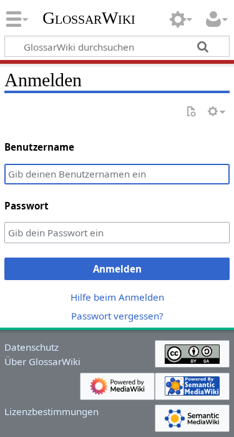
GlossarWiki (88, 18)
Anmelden (117, 269)
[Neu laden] (191, 112)
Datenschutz (31, 347)
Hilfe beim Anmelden (117, 297)
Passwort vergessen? (117, 315)
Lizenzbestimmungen (51, 411)
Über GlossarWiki (42, 361)
